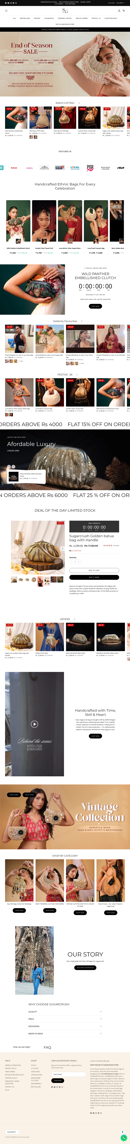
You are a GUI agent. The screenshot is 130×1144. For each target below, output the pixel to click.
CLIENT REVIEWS (111, 18)
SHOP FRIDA (29, 795)
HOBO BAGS (35, 1072)
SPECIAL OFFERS (82, 18)
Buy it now (94, 577)
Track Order (111, 3)
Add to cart (94, 570)
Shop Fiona (14, 795)
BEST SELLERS (36, 1087)
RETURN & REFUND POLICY (14, 1075)
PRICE (31, 1019)
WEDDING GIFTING (65, 18)
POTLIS (33, 1065)
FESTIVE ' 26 (96, 18)
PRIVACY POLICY (10, 1068)
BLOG (7, 1090)
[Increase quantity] (79, 561)
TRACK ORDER (10, 1072)
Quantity (72, 557)
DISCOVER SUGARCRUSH (85, 968)
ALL (14, 18)
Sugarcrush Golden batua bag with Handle (91, 538)
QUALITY (32, 1011)
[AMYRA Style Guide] (119, 1100)
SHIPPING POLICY (11, 1078)
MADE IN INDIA (35, 1033)
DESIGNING (34, 1026)
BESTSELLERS (25, 18)
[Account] (118, 10)
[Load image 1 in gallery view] (38, 547)
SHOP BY (37, 18)
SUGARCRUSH (76, 551)
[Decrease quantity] (71, 561)
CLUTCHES (34, 1068)
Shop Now (95, 306)
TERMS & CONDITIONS (13, 1065)
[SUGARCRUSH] (65, 10)
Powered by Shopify (23, 1137)
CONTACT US (9, 1087)
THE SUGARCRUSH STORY (65, 24)
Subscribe (58, 1081)
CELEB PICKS (49, 18)
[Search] (6, 10)
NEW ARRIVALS (36, 1084)
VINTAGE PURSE (36, 1075)
